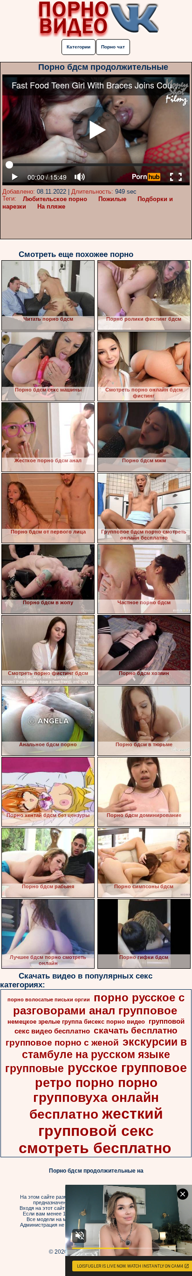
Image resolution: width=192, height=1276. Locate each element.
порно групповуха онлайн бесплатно (94, 1098)
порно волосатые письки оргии (48, 999)
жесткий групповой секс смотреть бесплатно (95, 1130)
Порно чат (113, 46)
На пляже (51, 206)
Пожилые (112, 199)
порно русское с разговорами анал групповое (99, 1004)
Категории (78, 46)
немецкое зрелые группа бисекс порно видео (76, 1021)
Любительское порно (55, 199)
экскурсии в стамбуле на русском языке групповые (96, 1055)
